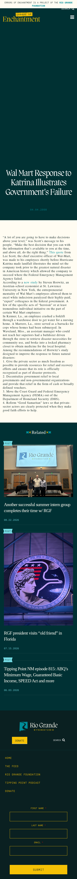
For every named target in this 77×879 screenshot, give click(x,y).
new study (31, 282)
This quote (56, 252)
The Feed (12, 766)
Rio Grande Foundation (22, 774)
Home (8, 757)
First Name (38, 808)
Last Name (38, 825)
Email (38, 842)
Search (66, 8)
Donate (19, 740)
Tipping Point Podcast (22, 782)
